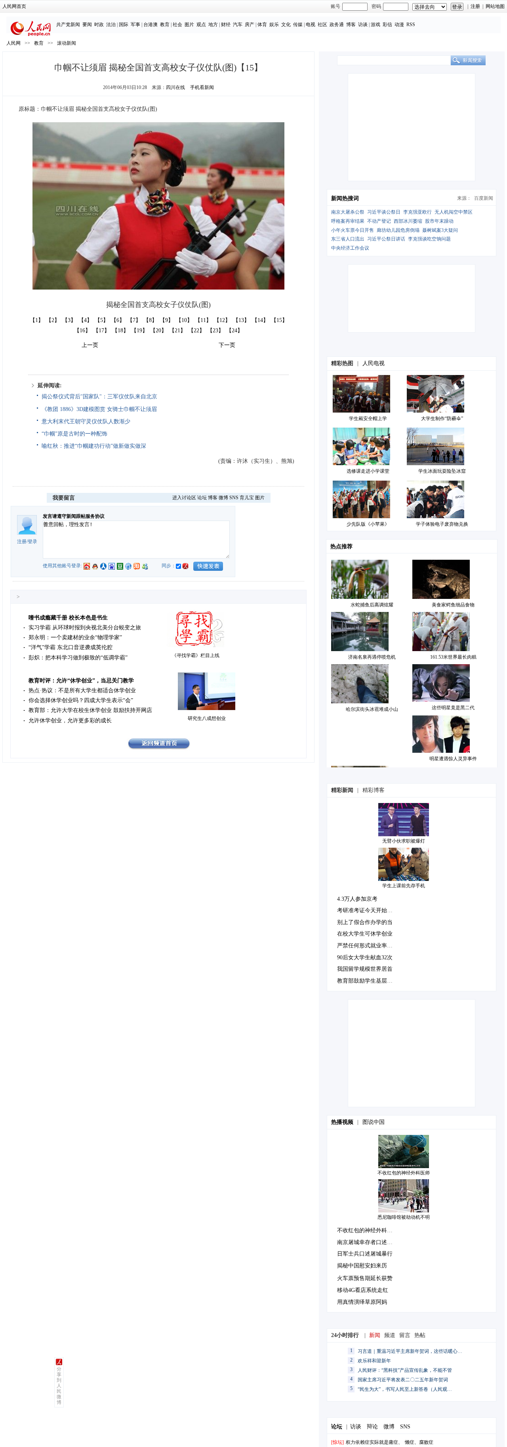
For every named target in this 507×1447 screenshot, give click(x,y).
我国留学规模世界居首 (365, 969)
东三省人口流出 (347, 239)
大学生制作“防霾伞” (442, 418)
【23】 (215, 330)
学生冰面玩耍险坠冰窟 (442, 471)
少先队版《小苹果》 (368, 524)
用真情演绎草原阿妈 (362, 1302)
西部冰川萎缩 (408, 221)
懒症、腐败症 (419, 1442)
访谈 (363, 24)
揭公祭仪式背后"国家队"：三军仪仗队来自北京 (99, 397)
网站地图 (495, 6)
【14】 (260, 320)
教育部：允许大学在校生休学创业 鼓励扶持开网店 (90, 710)
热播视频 (342, 1122)
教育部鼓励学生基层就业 (367, 981)
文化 (286, 24)
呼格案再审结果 (347, 221)
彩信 (387, 24)
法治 (111, 24)
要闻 (87, 24)
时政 (99, 24)
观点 (201, 24)
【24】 (234, 330)
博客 (351, 24)
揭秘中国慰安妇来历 (362, 1266)
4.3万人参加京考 (357, 899)
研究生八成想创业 (207, 718)
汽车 (237, 24)
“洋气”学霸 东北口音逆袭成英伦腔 (70, 647)
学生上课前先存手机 (403, 885)
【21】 (177, 330)
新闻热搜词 (345, 198)
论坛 (202, 497)
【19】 (139, 330)
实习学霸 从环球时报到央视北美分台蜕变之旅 (85, 628)
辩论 (372, 1427)
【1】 (37, 320)
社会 (177, 24)
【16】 (82, 330)
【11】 (203, 320)
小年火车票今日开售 (352, 230)
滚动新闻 (66, 43)
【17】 (101, 330)
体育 (262, 24)
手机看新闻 (202, 87)
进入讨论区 (184, 497)
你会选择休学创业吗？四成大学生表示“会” (81, 700)
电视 (310, 24)
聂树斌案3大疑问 (440, 230)
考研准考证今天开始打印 (367, 910)
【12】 (222, 320)
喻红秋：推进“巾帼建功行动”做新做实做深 (94, 446)
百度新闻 (483, 198)
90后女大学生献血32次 (365, 957)
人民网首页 (14, 6)
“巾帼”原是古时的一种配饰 (74, 434)
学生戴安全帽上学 (368, 418)
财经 (226, 24)
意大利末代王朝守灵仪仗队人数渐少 (86, 421)
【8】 (150, 320)
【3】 (69, 320)
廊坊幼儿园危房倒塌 (398, 230)
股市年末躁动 (439, 221)
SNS (233, 497)
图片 (189, 24)
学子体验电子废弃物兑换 (442, 524)
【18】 (120, 330)
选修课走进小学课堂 (368, 471)
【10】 (184, 320)
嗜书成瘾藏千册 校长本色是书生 (68, 618)
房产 (249, 24)
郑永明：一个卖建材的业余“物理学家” (75, 637)
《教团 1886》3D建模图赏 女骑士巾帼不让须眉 (99, 409)
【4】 (85, 320)
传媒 (298, 24)
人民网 (13, 43)
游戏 (375, 24)
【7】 (134, 320)
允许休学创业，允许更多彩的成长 (70, 721)
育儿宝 (247, 497)
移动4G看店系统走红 (362, 1290)
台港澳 (150, 24)
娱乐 (274, 24)
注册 (475, 6)
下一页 (227, 345)
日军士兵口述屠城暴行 (365, 1254)
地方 (213, 24)
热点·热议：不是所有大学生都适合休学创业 (82, 690)
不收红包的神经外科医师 (403, 1173)
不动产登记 (379, 221)
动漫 (399, 24)
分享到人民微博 (59, 1385)
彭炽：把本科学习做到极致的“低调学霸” (78, 658)
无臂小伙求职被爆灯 (403, 841)
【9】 (166, 320)
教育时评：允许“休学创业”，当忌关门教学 (81, 681)
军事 (135, 24)
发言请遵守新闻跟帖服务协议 (74, 516)
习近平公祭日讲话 (386, 239)
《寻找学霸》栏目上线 (195, 655)
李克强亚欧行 (417, 212)
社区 (322, 24)
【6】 (118, 320)
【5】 (102, 320)
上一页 (90, 345)
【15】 (279, 320)
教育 (165, 24)
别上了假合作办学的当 (365, 922)
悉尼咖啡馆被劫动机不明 (403, 1217)
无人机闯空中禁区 (454, 212)
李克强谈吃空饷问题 (429, 239)
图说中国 (373, 1122)
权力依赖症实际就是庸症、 (374, 1442)
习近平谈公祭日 (383, 212)
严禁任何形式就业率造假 (367, 946)
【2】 (53, 320)
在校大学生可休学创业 (365, 934)
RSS (410, 24)
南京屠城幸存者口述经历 (367, 1242)
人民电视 (373, 363)
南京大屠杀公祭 (347, 212)
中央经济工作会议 (350, 248)
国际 (123, 24)
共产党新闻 (68, 24)
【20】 (158, 330)
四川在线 (175, 87)
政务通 (337, 24)
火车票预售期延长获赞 (365, 1278)
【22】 (196, 330)
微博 (223, 497)
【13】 (241, 320)
